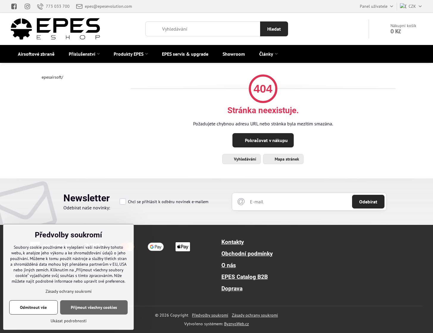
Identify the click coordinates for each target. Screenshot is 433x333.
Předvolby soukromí (210, 315)
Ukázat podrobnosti (69, 320)
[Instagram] (28, 6)
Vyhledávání (244, 159)
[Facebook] (16, 6)
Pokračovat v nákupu (266, 140)
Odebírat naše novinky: (86, 208)
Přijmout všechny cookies (94, 307)
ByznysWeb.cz (236, 323)
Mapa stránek (286, 159)
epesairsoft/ (52, 77)
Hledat (274, 29)
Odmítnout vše (33, 307)
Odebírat (368, 202)
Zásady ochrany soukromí (255, 315)
